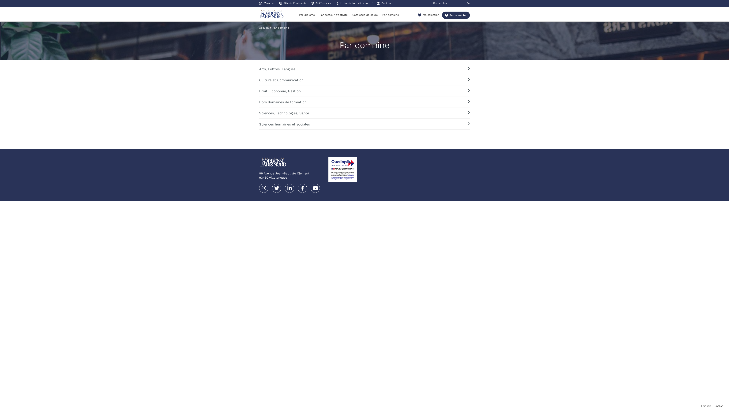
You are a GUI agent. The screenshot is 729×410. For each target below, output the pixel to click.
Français (706, 405)
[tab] (364, 68)
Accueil (264, 27)
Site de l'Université (295, 3)
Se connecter (458, 15)
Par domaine (390, 14)
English (719, 405)
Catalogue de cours (365, 14)
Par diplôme (307, 14)
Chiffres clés (323, 3)
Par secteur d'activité (334, 14)
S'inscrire (269, 3)
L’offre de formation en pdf (356, 3)
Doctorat (386, 3)
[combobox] (706, 406)
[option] (719, 406)
